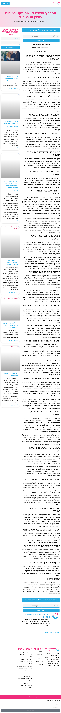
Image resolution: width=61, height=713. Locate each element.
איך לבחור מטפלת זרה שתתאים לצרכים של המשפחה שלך (10, 325)
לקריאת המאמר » (13, 88)
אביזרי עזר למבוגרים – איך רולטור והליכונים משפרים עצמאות (10, 124)
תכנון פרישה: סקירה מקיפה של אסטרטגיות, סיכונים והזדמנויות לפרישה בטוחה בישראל (10, 185)
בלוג (41, 21)
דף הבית (45, 21)
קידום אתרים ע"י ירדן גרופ (30, 697)
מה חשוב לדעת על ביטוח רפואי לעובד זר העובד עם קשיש (11, 262)
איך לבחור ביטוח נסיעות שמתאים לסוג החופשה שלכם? (11, 79)
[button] (32, 3)
